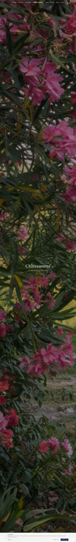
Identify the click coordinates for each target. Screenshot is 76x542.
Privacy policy (43, 285)
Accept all (64, 539)
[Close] (63, 253)
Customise (9, 539)
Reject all (56, 539)
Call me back (50, 280)
